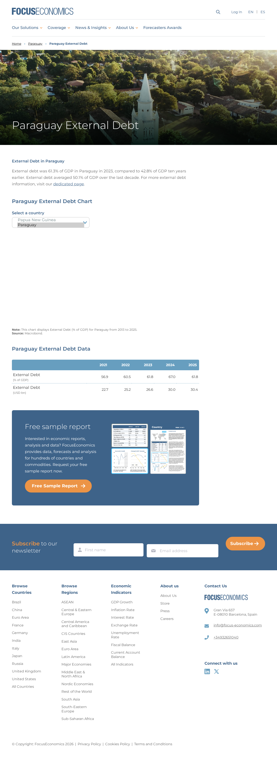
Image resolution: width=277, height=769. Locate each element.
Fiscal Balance (123, 645)
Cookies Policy (117, 744)
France (18, 625)
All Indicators (122, 664)
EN (250, 12)
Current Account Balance (125, 654)
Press (165, 611)
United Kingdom (26, 671)
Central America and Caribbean (75, 624)
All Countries (23, 687)
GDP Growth (122, 602)
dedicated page (68, 184)
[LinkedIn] (207, 671)
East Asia (69, 641)
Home (16, 44)
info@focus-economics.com (238, 625)
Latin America (73, 657)
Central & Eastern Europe (76, 612)
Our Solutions (25, 27)
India (16, 641)
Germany (20, 633)
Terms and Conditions (153, 744)
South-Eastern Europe (74, 709)
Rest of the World (76, 692)
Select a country (28, 213)
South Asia (70, 699)
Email (152, 540)
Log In (236, 12)
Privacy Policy (89, 744)
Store (165, 603)
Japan (17, 656)
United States (24, 679)
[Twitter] (216, 671)
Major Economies (76, 664)
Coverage (57, 27)
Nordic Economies (77, 684)
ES (263, 12)
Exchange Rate (124, 625)
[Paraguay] (50, 224)
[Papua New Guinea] (50, 220)
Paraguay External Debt (68, 44)
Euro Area (20, 617)
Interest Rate (122, 617)
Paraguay (35, 44)
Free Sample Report (55, 485)
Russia (17, 664)
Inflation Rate (123, 610)
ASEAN (67, 602)
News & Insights (91, 27)
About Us (125, 27)
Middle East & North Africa (73, 674)
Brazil (16, 602)
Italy (15, 648)
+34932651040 (226, 637)
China (17, 610)
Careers (167, 619)
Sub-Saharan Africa (77, 719)
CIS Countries (73, 634)
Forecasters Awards (162, 27)
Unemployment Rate (125, 635)
